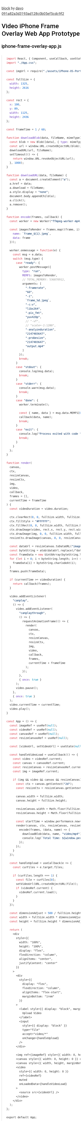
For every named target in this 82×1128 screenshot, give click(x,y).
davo (19, 8)
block (6, 8)
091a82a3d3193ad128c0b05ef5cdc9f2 (33, 14)
